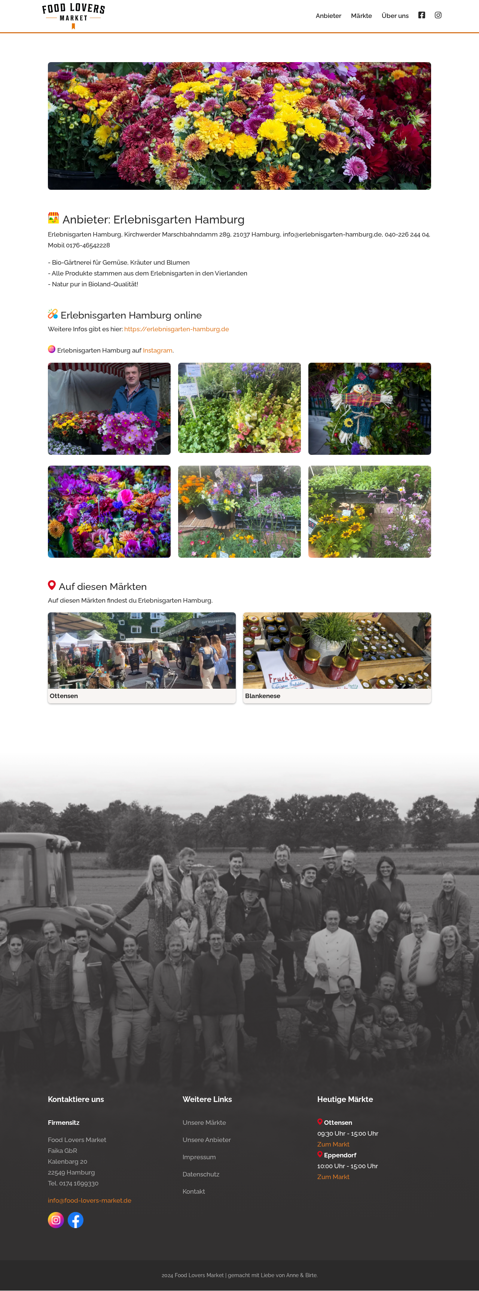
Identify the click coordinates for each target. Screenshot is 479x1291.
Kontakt (194, 1191)
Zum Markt (333, 1144)
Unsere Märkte (204, 1122)
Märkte (361, 16)
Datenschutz (201, 1174)
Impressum (199, 1157)
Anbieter (328, 16)
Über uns (395, 16)
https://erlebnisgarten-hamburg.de (176, 329)
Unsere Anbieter (207, 1140)
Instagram (158, 350)
